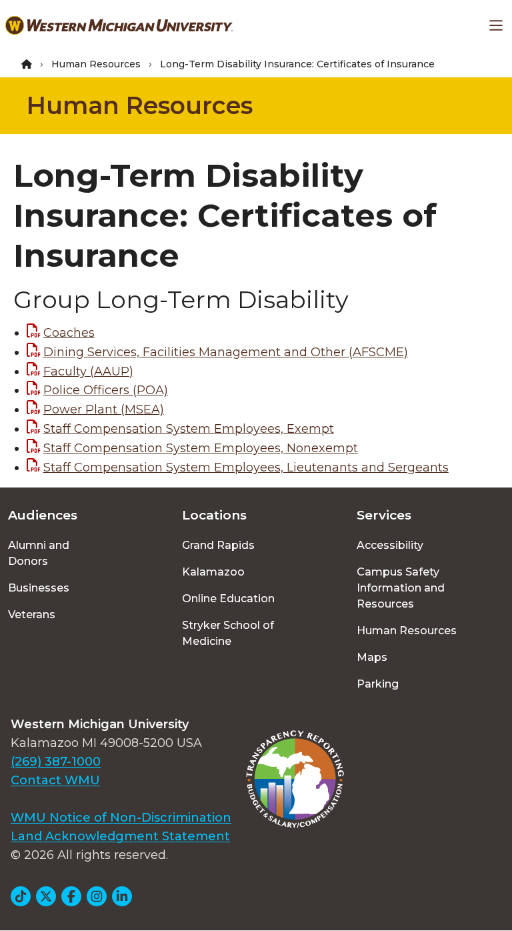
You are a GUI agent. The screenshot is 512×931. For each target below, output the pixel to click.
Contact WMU (55, 780)
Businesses (38, 588)
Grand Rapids (218, 545)
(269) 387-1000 (56, 761)
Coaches (69, 332)
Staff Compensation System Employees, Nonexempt (200, 448)
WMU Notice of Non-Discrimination (121, 817)
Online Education (228, 598)
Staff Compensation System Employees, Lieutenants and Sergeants (246, 467)
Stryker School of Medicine (228, 633)
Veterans (31, 614)
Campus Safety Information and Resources (401, 588)
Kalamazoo (213, 572)
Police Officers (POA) (105, 390)
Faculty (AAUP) (88, 371)
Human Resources (96, 64)
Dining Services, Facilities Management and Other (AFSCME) (225, 352)
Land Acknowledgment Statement (120, 836)
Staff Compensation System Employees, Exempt (188, 428)
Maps (372, 657)
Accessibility (390, 545)
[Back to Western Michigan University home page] (119, 25)
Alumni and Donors (38, 553)
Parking (378, 684)
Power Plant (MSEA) (103, 409)
